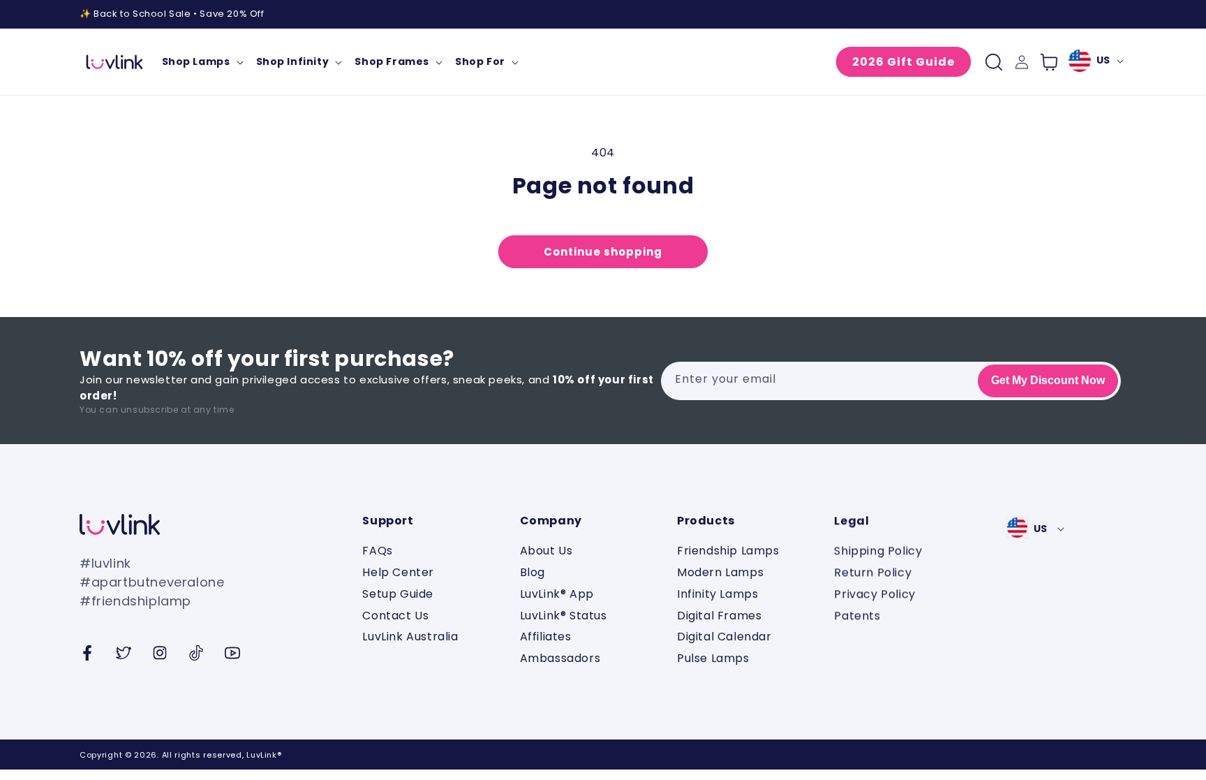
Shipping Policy (878, 551)
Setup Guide (397, 594)
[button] (202, 62)
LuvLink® (263, 754)
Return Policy (872, 572)
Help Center (398, 572)
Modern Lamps (720, 572)
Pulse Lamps (713, 658)
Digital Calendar (724, 636)
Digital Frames (719, 616)
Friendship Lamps (728, 551)
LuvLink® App (557, 594)
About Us (546, 551)
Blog (532, 572)
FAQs (377, 551)
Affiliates (546, 636)
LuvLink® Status (563, 616)
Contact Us (395, 616)
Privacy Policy (874, 594)
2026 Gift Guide (903, 62)
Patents (857, 616)
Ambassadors (560, 658)
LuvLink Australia (410, 636)
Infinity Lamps (717, 594)
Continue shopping (603, 251)
